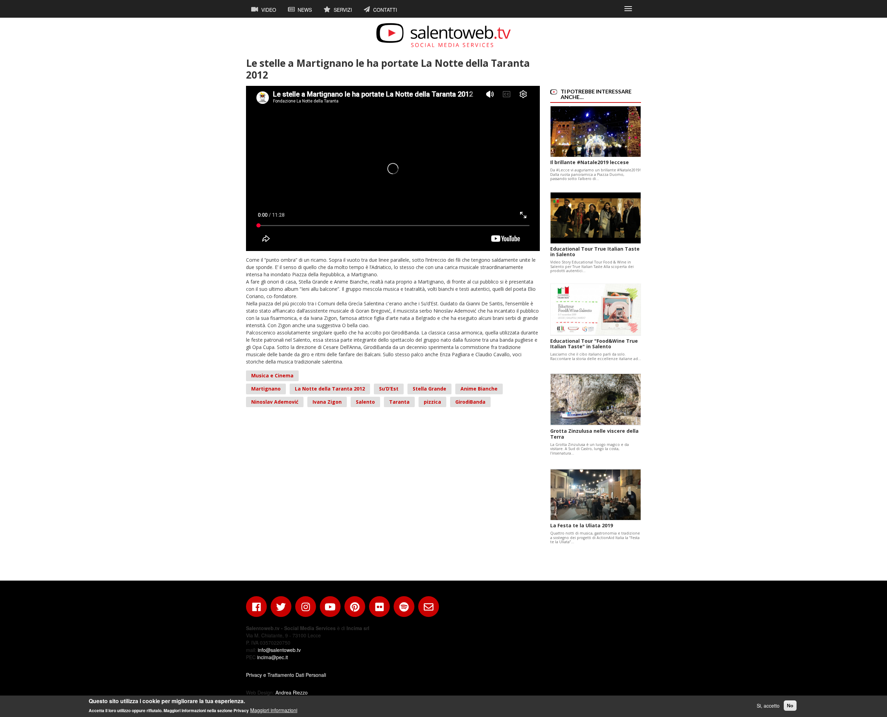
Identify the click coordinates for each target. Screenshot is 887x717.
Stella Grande (429, 388)
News (304, 9)
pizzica (432, 401)
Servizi (342, 9)
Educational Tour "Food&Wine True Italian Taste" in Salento (594, 344)
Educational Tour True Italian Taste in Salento (595, 251)
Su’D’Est (388, 388)
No (790, 705)
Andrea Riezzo (291, 692)
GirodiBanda (470, 401)
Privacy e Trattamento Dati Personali (286, 674)
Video (268, 9)
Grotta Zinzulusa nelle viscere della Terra (594, 434)
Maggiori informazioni (273, 710)
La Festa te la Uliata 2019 (581, 525)
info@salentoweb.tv (279, 649)
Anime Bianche (479, 388)
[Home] (443, 35)
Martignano (266, 388)
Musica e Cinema (272, 375)
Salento (365, 401)
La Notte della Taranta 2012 (330, 388)
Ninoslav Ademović (274, 401)
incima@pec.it (272, 657)
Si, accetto (768, 705)
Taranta (399, 401)
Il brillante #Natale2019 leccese (589, 162)
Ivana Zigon (327, 401)
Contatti (384, 9)
